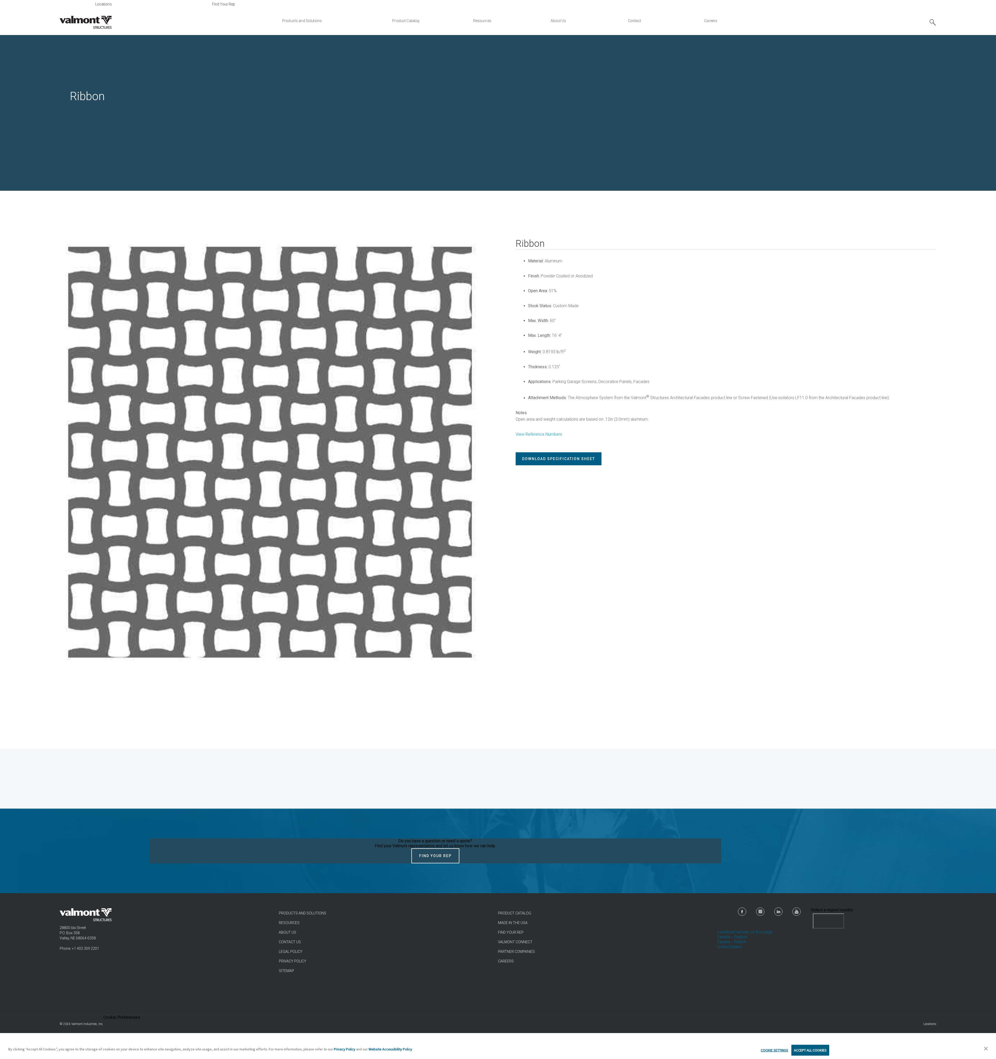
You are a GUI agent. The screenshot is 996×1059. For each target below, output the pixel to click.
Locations (103, 4)
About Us (287, 932)
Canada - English (732, 936)
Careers (506, 961)
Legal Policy (290, 951)
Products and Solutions (302, 913)
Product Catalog (514, 913)
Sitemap (286, 971)
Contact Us (290, 942)
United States (729, 946)
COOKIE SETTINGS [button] (774, 1050)
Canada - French (731, 941)
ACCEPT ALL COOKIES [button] (810, 1050)
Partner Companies (516, 951)
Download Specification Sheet (558, 459)
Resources (289, 923)
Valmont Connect (515, 942)
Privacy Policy (292, 961)
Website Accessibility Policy (390, 1049)
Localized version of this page (744, 932)
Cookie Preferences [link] (121, 1017)
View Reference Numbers (539, 434)
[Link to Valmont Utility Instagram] (760, 911)
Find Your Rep (223, 4)
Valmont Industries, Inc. (87, 1024)
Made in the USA (513, 923)
